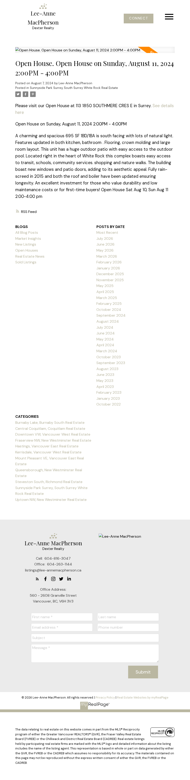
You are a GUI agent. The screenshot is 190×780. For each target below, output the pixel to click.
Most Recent (107, 232)
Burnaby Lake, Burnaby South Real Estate (50, 422)
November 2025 (110, 280)
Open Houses (26, 250)
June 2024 (105, 333)
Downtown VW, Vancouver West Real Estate (52, 434)
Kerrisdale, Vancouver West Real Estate (48, 452)
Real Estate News (29, 256)
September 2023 (110, 362)
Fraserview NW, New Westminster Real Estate (53, 440)
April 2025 (105, 291)
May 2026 (105, 250)
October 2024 (108, 309)
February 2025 (109, 303)
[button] (138, 18)
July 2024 (104, 327)
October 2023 (108, 357)
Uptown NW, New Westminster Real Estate (51, 499)
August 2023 (107, 368)
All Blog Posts (26, 232)
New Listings (25, 244)
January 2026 (108, 268)
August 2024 (107, 321)
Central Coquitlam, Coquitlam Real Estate (50, 428)
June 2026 (105, 244)
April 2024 (105, 345)
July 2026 (104, 238)
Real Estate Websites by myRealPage (142, 697)
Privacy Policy (105, 697)
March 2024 (106, 351)
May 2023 (104, 380)
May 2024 (105, 339)
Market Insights (28, 238)
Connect (138, 18)
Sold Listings (25, 262)
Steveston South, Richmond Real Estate (48, 481)
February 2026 (109, 262)
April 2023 (105, 386)
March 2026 (106, 256)
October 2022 (108, 404)
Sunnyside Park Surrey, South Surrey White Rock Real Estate (74, 88)
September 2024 (111, 315)
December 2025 (110, 273)
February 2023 (108, 392)
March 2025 (106, 297)
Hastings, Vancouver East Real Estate (47, 446)
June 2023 (105, 374)
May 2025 (105, 285)
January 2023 (108, 398)
